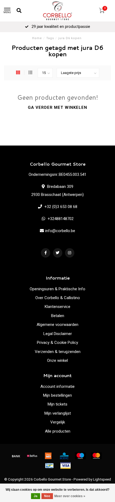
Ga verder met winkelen (57, 107)
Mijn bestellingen (57, 395)
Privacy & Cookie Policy (57, 342)
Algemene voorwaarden (57, 324)
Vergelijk (57, 422)
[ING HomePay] (48, 456)
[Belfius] (32, 456)
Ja (35, 496)
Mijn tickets (57, 404)
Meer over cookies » (69, 496)
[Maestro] (80, 456)
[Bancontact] (49, 466)
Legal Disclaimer (57, 333)
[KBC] (64, 456)
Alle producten (57, 431)
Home (37, 38)
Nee (47, 496)
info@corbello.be (60, 230)
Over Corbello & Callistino (57, 297)
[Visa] (65, 466)
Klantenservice (57, 306)
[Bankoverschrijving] (16, 456)
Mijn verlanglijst (57, 413)
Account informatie (57, 386)
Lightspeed (102, 479)
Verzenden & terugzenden (57, 351)
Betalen (57, 315)
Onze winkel (57, 360)
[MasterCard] (96, 456)
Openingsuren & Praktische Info (57, 289)
